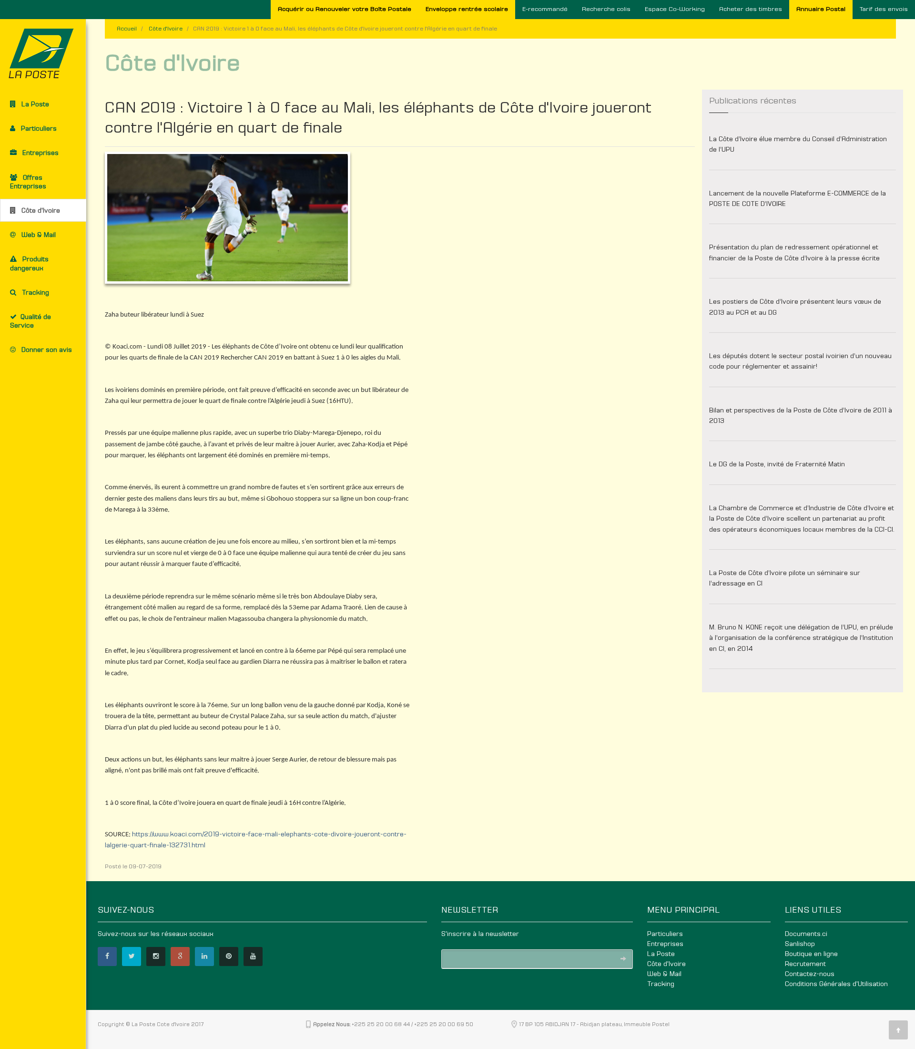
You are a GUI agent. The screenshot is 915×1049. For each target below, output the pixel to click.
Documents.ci (806, 934)
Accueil (127, 28)
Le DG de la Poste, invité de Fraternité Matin (777, 464)
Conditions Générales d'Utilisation (836, 984)
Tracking (660, 984)
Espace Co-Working (675, 9)
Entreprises (665, 944)
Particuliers (665, 934)
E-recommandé (545, 9)
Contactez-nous (809, 974)
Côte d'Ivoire (166, 28)
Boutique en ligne (811, 954)
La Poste (661, 954)
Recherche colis (606, 9)
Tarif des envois (884, 9)
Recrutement (805, 964)
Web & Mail (664, 974)
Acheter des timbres (750, 9)
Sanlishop (800, 944)
